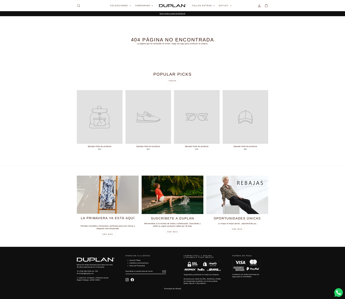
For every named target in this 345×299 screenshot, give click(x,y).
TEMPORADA (143, 5)
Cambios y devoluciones (139, 263)
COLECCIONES (119, 5)
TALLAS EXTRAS (202, 5)
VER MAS (172, 232)
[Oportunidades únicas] (237, 195)
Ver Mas (107, 234)
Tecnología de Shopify (172, 289)
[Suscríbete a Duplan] (172, 195)
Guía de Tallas (135, 260)
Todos (172, 81)
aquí (182, 43)
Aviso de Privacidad (137, 266)
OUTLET (224, 5)
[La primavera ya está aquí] (108, 195)
